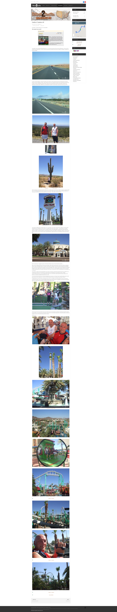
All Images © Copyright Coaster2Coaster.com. (37, 610)
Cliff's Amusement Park (76, 74)
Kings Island (75, 61)
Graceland (74, 68)
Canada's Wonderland (76, 60)
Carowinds (74, 63)
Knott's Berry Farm (76, 79)
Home (44, 5)
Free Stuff (65, 5)
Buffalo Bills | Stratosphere (77, 80)
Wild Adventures (75, 66)
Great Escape (75, 57)
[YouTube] (85, 2)
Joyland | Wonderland (76, 73)
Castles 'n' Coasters (76, 75)
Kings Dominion (75, 62)
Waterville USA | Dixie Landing (77, 67)
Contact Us (70, 5)
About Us (47, 5)
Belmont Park (75, 76)
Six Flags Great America (76, 69)
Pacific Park (75, 81)
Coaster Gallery (54, 5)
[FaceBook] (83, 2)
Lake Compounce (75, 56)
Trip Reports (60, 5)
